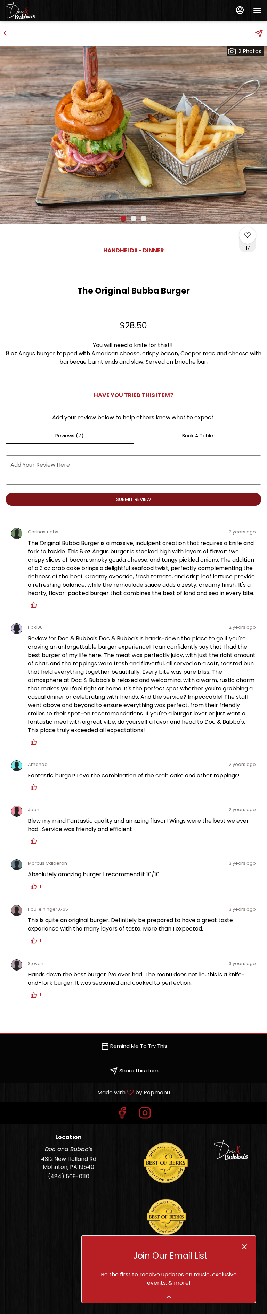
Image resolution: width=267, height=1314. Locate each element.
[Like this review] (35, 604)
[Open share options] (259, 33)
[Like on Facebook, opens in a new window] (122, 1115)
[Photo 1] (123, 218)
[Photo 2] (133, 218)
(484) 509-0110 (68, 1176)
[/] (166, 1217)
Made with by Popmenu (87, 1092)
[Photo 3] (143, 218)
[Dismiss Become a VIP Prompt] (244, 1246)
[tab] (70, 435)
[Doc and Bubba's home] (37, 10)
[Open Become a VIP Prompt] (168, 1297)
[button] (8, 33)
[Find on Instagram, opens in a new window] (145, 1115)
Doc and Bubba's (231, 1149)
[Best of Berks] (166, 1162)
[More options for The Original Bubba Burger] (247, 235)
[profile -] (240, 10)
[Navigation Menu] (257, 10)
